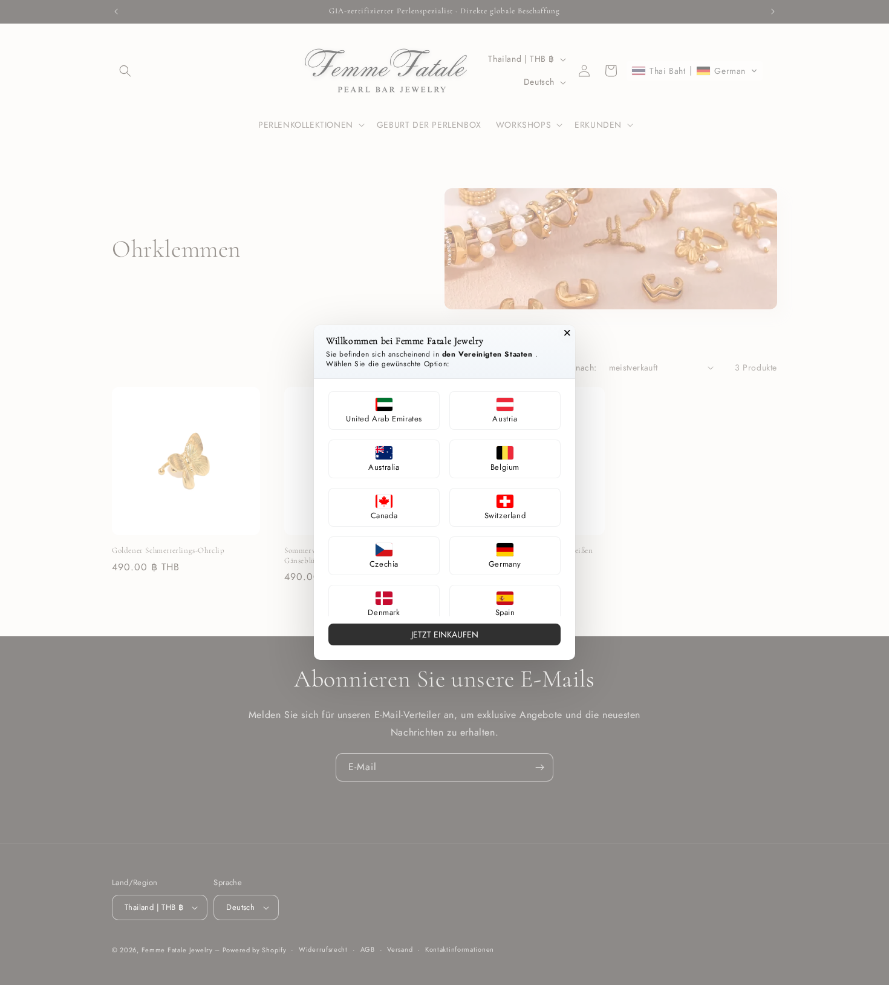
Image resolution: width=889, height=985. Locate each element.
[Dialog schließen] (567, 333)
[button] (384, 410)
